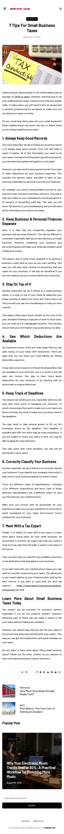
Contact (25, 820)
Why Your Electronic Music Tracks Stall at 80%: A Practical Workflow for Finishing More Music (31, 770)
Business (32, 19)
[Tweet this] (40, 672)
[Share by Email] (59, 672)
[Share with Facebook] (37, 672)
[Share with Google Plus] (44, 672)
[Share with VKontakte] (55, 672)
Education (13, 739)
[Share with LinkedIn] (48, 672)
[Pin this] (52, 672)
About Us (38, 820)
